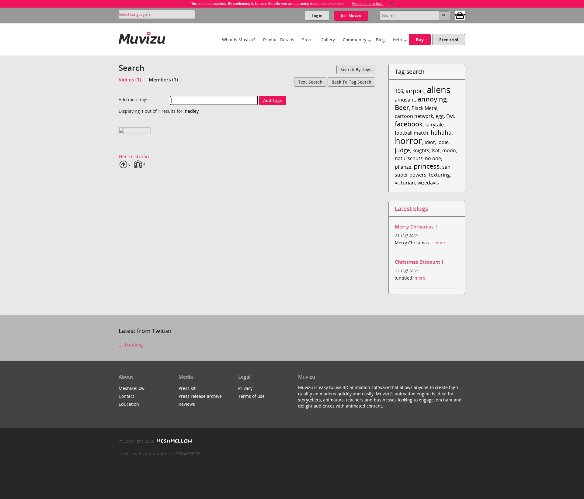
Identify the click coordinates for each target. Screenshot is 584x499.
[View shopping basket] (460, 15)
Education (129, 404)
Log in (317, 15)
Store (307, 40)
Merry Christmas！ (417, 226)
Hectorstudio (134, 156)
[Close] (392, 4)
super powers (410, 174)
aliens (438, 89)
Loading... (135, 344)
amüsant (405, 99)
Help (397, 40)
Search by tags (355, 69)
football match (411, 132)
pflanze (403, 166)
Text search (310, 82)
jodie (443, 142)
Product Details (278, 40)
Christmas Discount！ (420, 262)
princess (427, 166)
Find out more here (368, 4)
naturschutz (408, 158)
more (439, 243)
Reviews (187, 404)
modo (449, 150)
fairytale (434, 124)
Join (351, 15)
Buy (420, 40)
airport (414, 91)
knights (420, 150)
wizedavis (428, 182)
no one (433, 158)
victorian (405, 182)
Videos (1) (130, 79)
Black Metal (424, 108)
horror (408, 140)
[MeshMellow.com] (173, 441)
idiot (430, 142)
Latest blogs (411, 208)
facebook (409, 124)
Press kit (187, 388)
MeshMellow (131, 388)
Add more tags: (134, 99)
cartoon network (414, 116)
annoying (432, 99)
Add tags (272, 100)
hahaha (441, 132)
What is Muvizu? (238, 40)
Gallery (328, 40)
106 (399, 91)
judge (402, 150)
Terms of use (251, 396)
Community (354, 40)
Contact (126, 396)
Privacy (245, 388)
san (446, 166)
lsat (436, 150)
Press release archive (200, 396)
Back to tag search (351, 82)
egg (440, 116)
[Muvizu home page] (142, 36)
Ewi (450, 116)
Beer (402, 107)
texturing (439, 174)
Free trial (448, 40)
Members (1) (163, 79)
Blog (380, 40)
